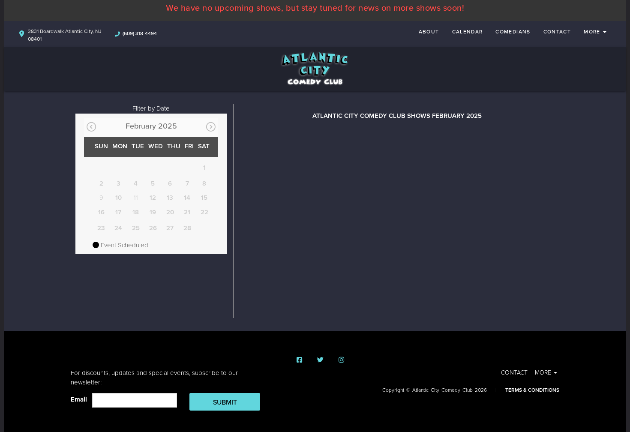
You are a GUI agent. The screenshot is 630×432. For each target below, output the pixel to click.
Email (80, 399)
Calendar (467, 32)
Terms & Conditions (532, 390)
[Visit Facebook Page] (299, 360)
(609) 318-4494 (140, 33)
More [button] (593, 32)
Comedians (512, 32)
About (429, 32)
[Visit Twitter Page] (320, 360)
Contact (557, 32)
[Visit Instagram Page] (341, 360)
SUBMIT (225, 402)
